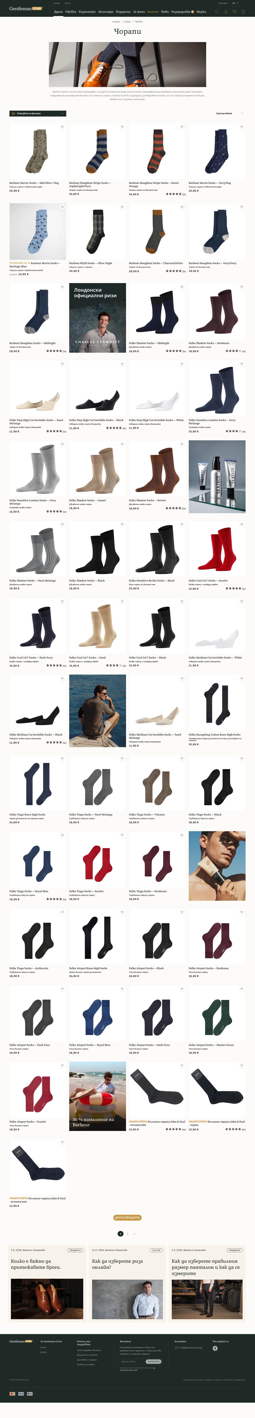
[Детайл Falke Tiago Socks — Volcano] (157, 783)
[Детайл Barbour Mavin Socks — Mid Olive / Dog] (37, 151)
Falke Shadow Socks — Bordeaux (209, 343)
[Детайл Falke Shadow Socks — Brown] (157, 468)
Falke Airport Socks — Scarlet (27, 1121)
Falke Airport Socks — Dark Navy (149, 1045)
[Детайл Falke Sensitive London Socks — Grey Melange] (37, 468)
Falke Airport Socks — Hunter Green (211, 1045)
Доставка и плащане (87, 1360)
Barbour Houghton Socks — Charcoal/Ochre (156, 263)
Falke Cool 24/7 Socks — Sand (87, 657)
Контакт (223, 3)
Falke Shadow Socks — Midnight (149, 343)
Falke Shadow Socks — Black (87, 580)
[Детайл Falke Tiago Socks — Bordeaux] (157, 859)
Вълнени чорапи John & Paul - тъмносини (37, 1200)
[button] (62, 126)
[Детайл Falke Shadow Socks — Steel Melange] (37, 549)
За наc (68, 3)
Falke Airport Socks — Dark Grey (29, 1045)
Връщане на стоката (87, 1355)
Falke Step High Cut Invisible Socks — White (156, 420)
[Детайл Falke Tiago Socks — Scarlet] (97, 859)
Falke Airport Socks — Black (146, 968)
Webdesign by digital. (235, 1380)
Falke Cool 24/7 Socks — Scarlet (208, 580)
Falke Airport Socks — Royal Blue (89, 1045)
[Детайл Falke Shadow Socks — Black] (97, 549)
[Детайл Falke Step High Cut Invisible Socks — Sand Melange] (37, 388)
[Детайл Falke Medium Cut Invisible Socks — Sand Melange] (157, 703)
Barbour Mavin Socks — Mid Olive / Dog (34, 183)
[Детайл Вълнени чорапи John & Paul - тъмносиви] (157, 1090)
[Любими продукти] (234, 11)
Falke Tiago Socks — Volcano (147, 814)
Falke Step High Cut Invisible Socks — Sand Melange (36, 421)
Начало (116, 21)
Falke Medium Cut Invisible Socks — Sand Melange (155, 736)
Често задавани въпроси (89, 1350)
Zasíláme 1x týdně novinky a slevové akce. (137, 1369)
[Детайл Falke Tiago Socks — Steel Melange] (97, 783)
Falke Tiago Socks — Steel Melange (91, 814)
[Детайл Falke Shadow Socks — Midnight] (157, 311)
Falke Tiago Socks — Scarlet (86, 891)
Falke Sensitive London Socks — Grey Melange (32, 502)
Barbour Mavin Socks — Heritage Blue (34, 264)
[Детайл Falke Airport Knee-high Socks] (97, 936)
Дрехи (127, 21)
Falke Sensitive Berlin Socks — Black (152, 580)
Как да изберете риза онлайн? (117, 1264)
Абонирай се (153, 1361)
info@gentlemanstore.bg (191, 1347)
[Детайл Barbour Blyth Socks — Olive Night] (97, 231)
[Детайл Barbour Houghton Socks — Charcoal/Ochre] (157, 231)
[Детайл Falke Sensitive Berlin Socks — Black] (157, 549)
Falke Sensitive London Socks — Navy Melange (212, 421)
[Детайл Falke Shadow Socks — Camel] (97, 468)
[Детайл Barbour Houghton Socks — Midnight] (37, 311)
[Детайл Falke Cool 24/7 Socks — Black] (157, 626)
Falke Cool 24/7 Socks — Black (147, 657)
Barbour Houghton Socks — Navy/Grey (212, 263)
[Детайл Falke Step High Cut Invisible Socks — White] (157, 388)
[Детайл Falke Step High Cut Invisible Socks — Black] (97, 388)
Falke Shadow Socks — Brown (147, 500)
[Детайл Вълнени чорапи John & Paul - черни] (217, 1090)
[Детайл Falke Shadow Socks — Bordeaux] (217, 311)
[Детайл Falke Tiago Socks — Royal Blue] (37, 859)
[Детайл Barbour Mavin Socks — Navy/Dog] (217, 151)
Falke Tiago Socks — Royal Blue (28, 891)
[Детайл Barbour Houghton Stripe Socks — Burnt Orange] (157, 151)
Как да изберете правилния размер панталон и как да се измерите (206, 1267)
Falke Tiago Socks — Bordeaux (148, 891)
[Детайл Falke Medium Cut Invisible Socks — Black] (37, 703)
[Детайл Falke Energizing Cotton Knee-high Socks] (217, 703)
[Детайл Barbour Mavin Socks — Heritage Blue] (37, 231)
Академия (75, 1250)
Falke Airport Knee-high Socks (88, 968)
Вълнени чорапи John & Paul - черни (217, 1123)
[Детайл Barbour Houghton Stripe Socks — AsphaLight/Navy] (97, 151)
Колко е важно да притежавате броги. (36, 1264)
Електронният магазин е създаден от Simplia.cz (203, 1380)
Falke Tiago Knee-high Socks (27, 814)
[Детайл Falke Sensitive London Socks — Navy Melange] (217, 388)
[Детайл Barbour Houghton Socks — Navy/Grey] (217, 231)
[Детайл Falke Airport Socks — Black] (157, 936)
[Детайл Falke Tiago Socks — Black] (217, 783)
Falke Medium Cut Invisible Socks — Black (35, 734)
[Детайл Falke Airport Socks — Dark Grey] (37, 1013)
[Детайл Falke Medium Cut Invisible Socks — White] (217, 626)
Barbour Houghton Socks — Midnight (32, 343)
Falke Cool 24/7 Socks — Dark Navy (31, 657)
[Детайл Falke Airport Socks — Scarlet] (37, 1090)
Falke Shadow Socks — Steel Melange (32, 580)
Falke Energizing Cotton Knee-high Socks (214, 734)
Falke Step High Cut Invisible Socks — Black (96, 420)
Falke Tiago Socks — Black (205, 814)
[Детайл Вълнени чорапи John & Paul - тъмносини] (37, 1166)
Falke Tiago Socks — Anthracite (28, 968)
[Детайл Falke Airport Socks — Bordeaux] (217, 936)
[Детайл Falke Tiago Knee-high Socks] (37, 783)
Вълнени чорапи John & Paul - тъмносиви (157, 1123)
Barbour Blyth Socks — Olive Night (90, 263)
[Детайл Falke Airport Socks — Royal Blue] (97, 1013)
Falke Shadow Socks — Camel (87, 500)
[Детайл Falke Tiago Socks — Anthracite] (37, 936)
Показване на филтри (29, 113)
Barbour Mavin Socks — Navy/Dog (210, 183)
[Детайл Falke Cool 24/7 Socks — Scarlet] (217, 549)
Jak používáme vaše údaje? (137, 1369)
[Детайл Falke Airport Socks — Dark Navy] (157, 1013)
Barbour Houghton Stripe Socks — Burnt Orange (154, 184)
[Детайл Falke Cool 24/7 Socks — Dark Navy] (37, 626)
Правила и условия (85, 1364)
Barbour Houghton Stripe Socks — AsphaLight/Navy (90, 184)
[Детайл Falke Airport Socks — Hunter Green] (217, 1013)
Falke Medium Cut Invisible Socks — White (215, 657)
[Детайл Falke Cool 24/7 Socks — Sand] (97, 626)
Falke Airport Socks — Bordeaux (209, 968)
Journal (56, 3)
